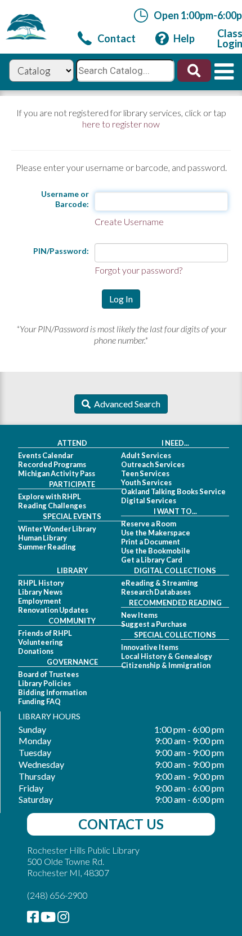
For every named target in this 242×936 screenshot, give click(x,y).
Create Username (129, 221)
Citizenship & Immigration (165, 665)
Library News (40, 591)
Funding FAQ (39, 701)
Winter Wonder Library (57, 528)
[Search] (192, 74)
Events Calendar (45, 455)
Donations (35, 651)
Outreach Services (153, 464)
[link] (106, 38)
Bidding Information (52, 692)
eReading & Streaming (159, 582)
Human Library (42, 537)
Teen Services (145, 473)
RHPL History (41, 582)
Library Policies (44, 683)
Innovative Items (149, 647)
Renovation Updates (53, 609)
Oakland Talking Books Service (173, 491)
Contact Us (121, 824)
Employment (39, 600)
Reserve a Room (148, 523)
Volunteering (40, 642)
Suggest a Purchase (154, 624)
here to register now (121, 123)
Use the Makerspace (155, 532)
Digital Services (148, 500)
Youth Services (146, 482)
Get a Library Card (151, 559)
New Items (139, 614)
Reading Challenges (52, 505)
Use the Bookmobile (155, 550)
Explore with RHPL (49, 496)
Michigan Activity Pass (56, 473)
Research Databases (156, 591)
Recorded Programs (52, 464)
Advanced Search (125, 403)
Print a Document (150, 541)
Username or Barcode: (65, 199)
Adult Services (146, 455)
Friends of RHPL (45, 633)
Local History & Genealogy (166, 656)
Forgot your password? (138, 270)
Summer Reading (47, 546)
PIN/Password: (61, 251)
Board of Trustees (48, 674)
